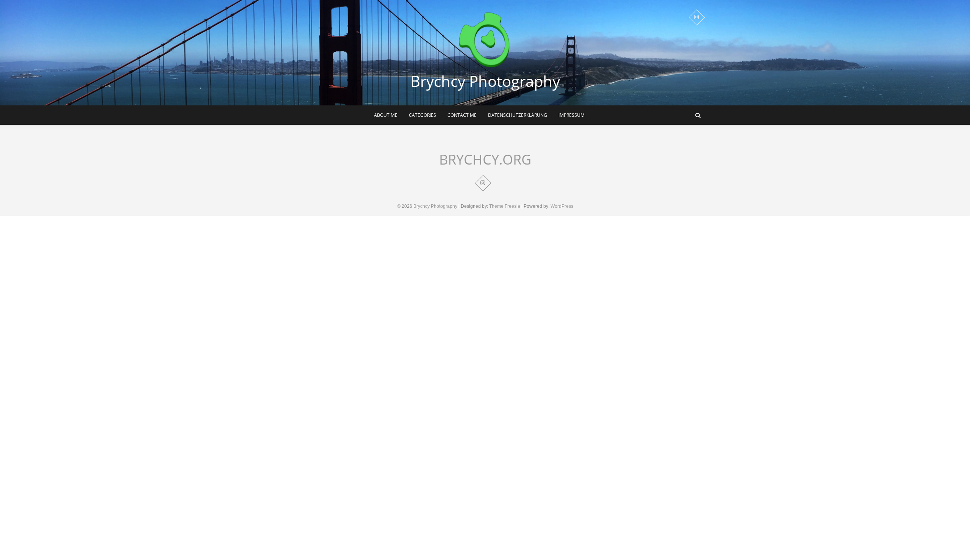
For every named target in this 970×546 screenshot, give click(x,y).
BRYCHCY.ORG (485, 159)
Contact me (462, 115)
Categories (422, 115)
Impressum (572, 115)
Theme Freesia (504, 206)
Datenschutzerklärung (517, 115)
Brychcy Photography (485, 81)
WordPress (562, 206)
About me (385, 115)
